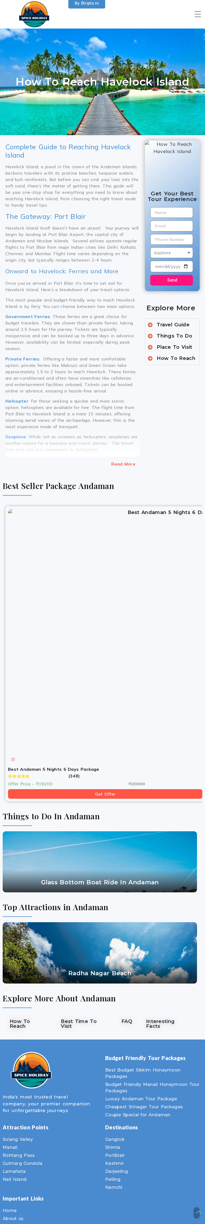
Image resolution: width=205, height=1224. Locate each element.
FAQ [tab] (126, 1021)
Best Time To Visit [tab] (79, 1023)
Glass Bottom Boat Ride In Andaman (100, 882)
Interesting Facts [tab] (160, 1023)
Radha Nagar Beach (99, 973)
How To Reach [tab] (20, 1023)
